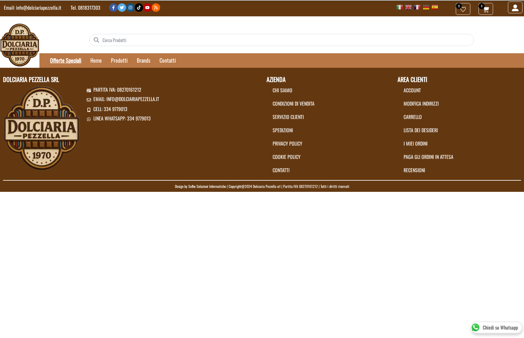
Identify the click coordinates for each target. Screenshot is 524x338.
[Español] (435, 6)
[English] (408, 6)
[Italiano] (400, 6)
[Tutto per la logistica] (19, 44)
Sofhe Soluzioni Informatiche (207, 186)
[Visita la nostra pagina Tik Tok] (139, 7)
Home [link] (96, 60)
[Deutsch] (426, 6)
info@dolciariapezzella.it (38, 7)
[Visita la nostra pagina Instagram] (130, 7)
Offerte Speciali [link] (65, 60)
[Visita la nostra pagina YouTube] (147, 7)
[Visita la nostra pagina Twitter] (122, 7)
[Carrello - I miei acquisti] (486, 9)
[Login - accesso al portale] (515, 7)
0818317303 (89, 7)
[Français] (417, 6)
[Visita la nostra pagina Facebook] (113, 7)
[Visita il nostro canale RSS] (156, 7)
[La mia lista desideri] (463, 9)
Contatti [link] (168, 60)
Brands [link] (143, 60)
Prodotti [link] (119, 60)
